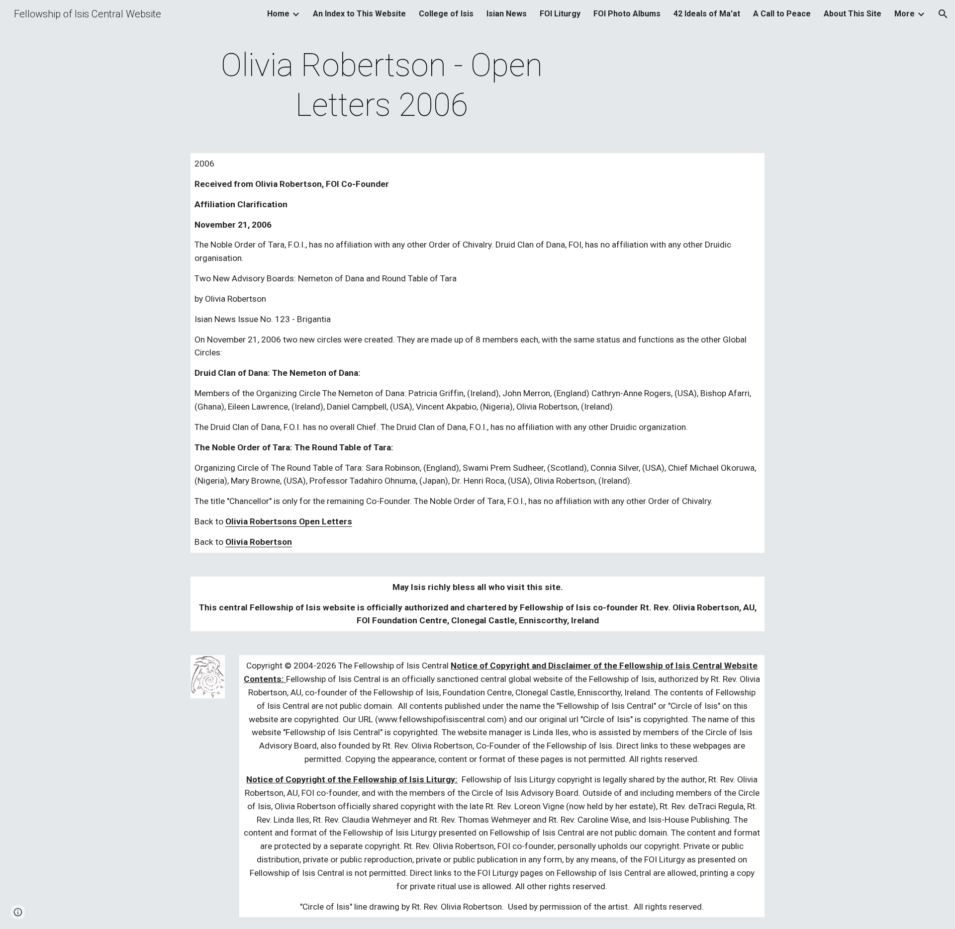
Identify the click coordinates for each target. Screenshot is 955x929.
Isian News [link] (506, 13)
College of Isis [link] (446, 13)
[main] (382, 85)
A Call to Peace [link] (782, 13)
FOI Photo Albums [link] (627, 13)
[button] (943, 14)
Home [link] (278, 13)
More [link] (904, 13)
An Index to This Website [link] (359, 13)
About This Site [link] (852, 13)
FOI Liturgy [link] (560, 13)
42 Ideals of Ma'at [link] (706, 13)
